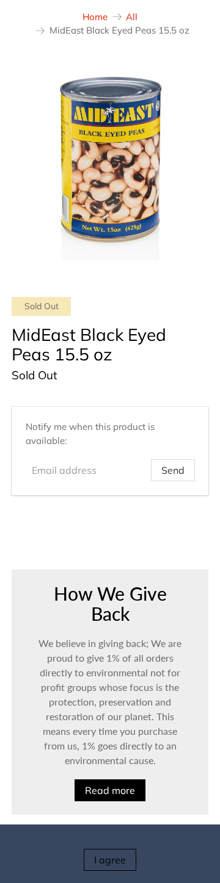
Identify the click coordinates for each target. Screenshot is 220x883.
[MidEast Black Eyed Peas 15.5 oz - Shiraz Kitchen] (110, 162)
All (132, 16)
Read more (110, 790)
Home (95, 16)
